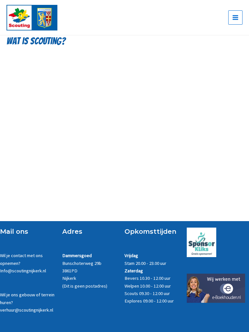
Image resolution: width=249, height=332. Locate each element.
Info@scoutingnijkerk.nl (23, 271)
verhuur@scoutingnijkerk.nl (26, 310)
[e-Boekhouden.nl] (216, 288)
